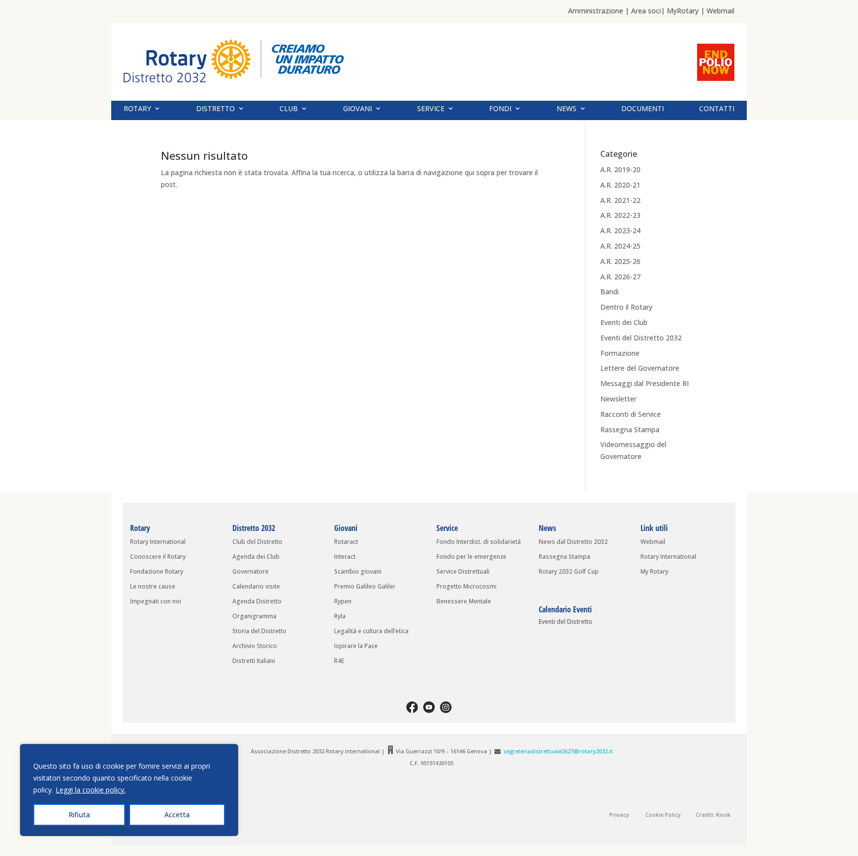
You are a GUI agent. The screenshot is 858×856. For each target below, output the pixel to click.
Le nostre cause (152, 587)
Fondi (500, 109)
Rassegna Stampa (629, 429)
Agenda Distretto (257, 601)
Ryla (340, 616)
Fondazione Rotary (156, 572)
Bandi (609, 291)
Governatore (250, 572)
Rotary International (158, 542)
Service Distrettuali (463, 572)
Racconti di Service (630, 414)
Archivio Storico (254, 646)
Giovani (357, 109)
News (566, 109)
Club (289, 109)
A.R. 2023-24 (620, 230)
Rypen (343, 601)
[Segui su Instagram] (445, 707)
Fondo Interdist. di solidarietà (478, 542)
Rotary (137, 109)
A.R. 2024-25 (620, 246)
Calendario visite (256, 587)
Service (430, 109)
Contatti (716, 109)
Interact (345, 557)
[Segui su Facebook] (412, 707)
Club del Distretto (257, 542)
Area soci (646, 10)
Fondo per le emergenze (471, 557)
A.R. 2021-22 (620, 200)
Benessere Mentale (466, 601)
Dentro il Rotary (626, 307)
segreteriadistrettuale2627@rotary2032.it (558, 751)
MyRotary (683, 10)
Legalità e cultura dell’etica (371, 631)
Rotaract (346, 542)
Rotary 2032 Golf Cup (569, 572)
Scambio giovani (357, 572)
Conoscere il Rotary (158, 557)
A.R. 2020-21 (620, 185)
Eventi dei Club (623, 322)
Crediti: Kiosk (713, 814)
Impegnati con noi (155, 601)
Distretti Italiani (253, 661)
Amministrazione (595, 10)
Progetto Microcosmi (466, 587)
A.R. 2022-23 (620, 215)
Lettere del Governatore (639, 368)
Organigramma (254, 616)
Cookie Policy (663, 814)
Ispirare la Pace (356, 646)
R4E (339, 661)
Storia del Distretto (259, 631)
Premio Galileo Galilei (364, 587)
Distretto (215, 109)
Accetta (177, 814)
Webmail (720, 10)
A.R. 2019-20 (620, 169)
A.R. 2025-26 (620, 261)
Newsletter (618, 398)
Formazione (620, 353)
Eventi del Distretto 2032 (641, 337)
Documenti (642, 109)
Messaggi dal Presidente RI (644, 383)
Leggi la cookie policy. (91, 789)
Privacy (619, 814)
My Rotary (654, 572)
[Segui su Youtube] (429, 707)
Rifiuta (79, 814)
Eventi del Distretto (565, 623)
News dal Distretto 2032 (573, 542)
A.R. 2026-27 (620, 276)
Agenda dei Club (256, 557)
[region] (129, 790)
